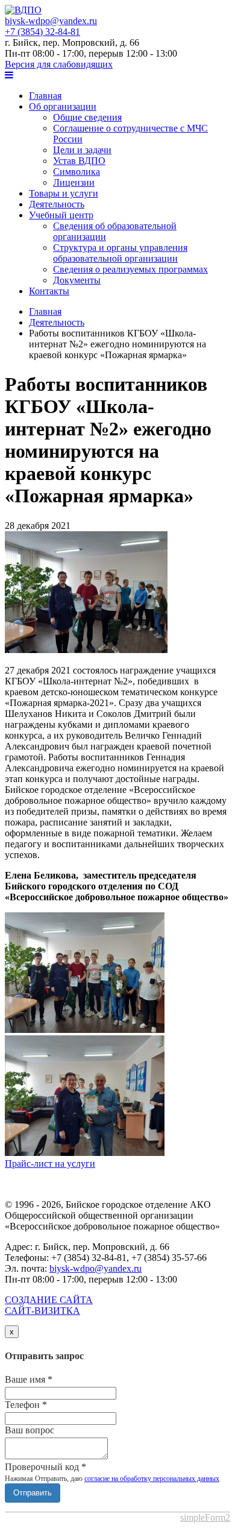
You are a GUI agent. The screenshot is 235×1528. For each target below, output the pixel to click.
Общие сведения (87, 117)
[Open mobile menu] (9, 75)
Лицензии (74, 182)
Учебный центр (61, 215)
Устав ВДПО (79, 161)
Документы (77, 280)
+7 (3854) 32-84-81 (42, 32)
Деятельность (56, 204)
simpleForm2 (205, 1517)
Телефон (26, 1405)
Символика (76, 171)
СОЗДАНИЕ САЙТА (49, 1305)
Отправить (32, 1492)
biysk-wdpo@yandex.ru (51, 21)
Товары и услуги (63, 193)
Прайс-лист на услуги (50, 1163)
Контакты (49, 291)
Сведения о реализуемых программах (130, 269)
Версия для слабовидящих (59, 64)
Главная (45, 95)
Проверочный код (45, 1467)
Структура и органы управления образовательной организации (120, 253)
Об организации (62, 106)
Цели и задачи (82, 150)
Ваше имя (28, 1379)
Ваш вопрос (29, 1430)
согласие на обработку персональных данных (151, 1478)
